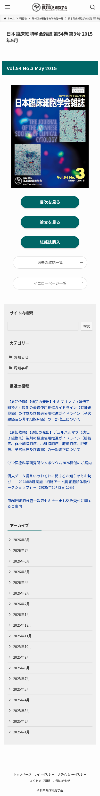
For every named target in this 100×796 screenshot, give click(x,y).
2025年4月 (21, 699)
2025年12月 (22, 625)
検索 (86, 326)
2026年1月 (21, 614)
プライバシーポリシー (71, 774)
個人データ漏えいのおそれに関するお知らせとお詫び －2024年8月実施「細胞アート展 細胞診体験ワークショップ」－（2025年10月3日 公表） (49, 481)
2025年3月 (21, 710)
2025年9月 (21, 657)
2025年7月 (21, 678)
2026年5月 (21, 571)
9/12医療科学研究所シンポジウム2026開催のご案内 (50, 462)
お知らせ (21, 357)
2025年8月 (21, 667)
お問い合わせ (61, 781)
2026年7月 (21, 550)
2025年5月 (21, 689)
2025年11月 (22, 635)
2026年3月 (21, 593)
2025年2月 (21, 721)
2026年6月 (21, 561)
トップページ (22, 774)
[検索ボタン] (92, 7)
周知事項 (21, 367)
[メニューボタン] (7, 7)
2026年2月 (21, 603)
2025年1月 (21, 731)
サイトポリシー (44, 774)
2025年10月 (22, 646)
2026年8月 (21, 539)
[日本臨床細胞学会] (50, 7)
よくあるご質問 (40, 781)
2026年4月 (21, 582)
